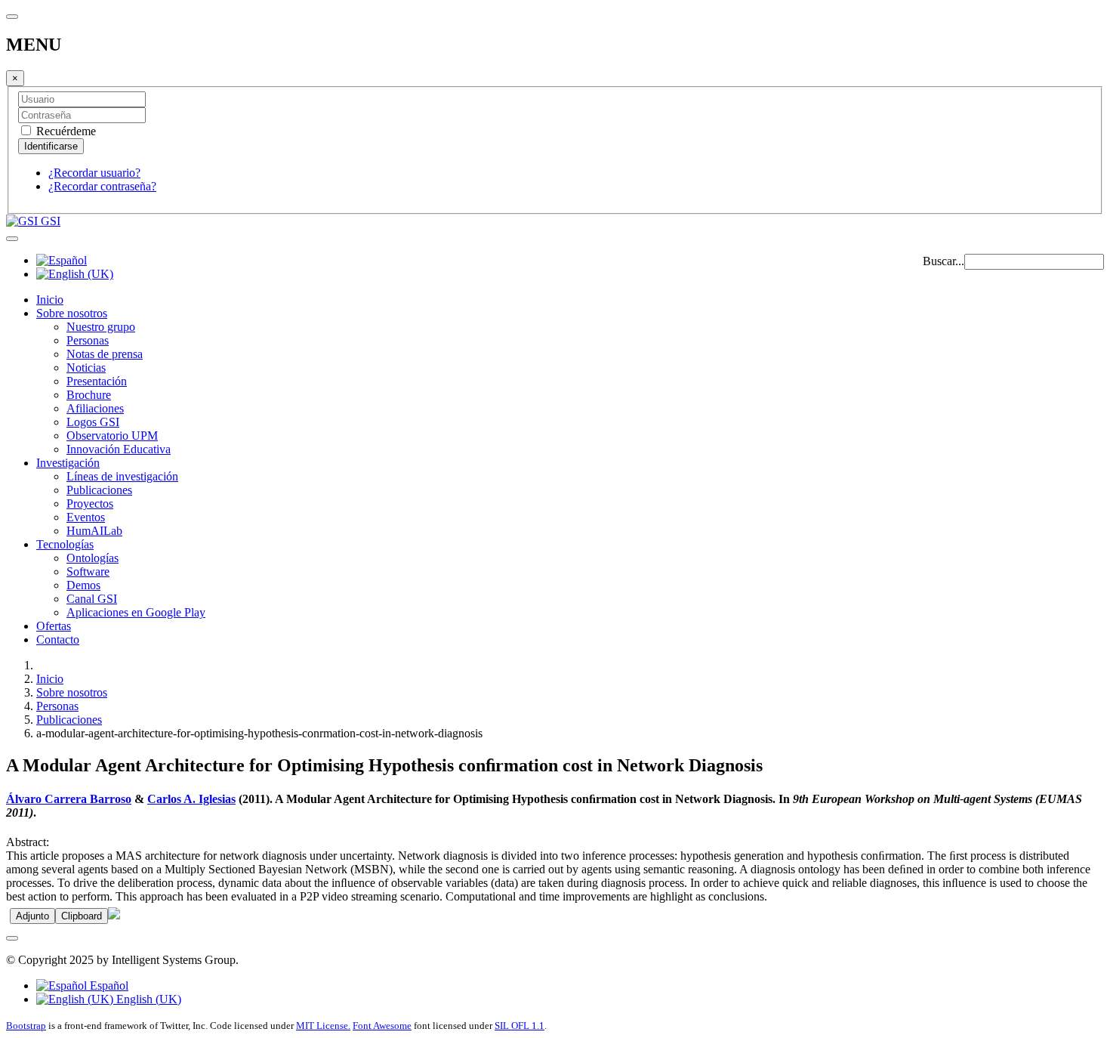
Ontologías (92, 557)
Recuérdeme (64, 131)
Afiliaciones (95, 408)
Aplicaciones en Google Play (135, 612)
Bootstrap (26, 1025)
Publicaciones (99, 489)
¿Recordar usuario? (94, 172)
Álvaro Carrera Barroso (68, 798)
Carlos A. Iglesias (191, 798)
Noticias (86, 367)
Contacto (57, 639)
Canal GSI (91, 598)
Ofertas (53, 625)
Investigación (68, 462)
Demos (83, 585)
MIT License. (323, 1025)
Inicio (49, 299)
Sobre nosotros (71, 313)
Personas (87, 340)
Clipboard (81, 916)
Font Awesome (382, 1025)
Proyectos (89, 503)
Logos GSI (92, 422)
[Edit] (114, 915)
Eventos (85, 517)
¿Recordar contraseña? (102, 186)
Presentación (96, 381)
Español (107, 985)
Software (87, 571)
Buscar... (943, 261)
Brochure (88, 394)
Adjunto (32, 916)
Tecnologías (65, 544)
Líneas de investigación (122, 476)
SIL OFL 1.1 (519, 1025)
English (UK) (147, 999)
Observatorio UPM (112, 435)
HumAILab (94, 530)
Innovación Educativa (118, 449)
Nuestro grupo (100, 326)
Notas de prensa (104, 354)
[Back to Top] (12, 938)
